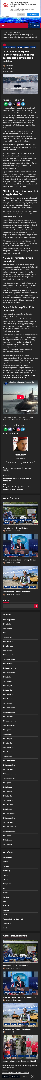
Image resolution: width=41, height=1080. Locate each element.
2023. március (8, 800)
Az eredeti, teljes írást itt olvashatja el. (16, 420)
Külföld (20, 47)
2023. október (8, 769)
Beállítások (25, 1076)
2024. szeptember (9, 721)
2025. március (8, 694)
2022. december (9, 813)
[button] (3, 25)
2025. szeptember (9, 668)
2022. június (7, 840)
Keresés (6, 601)
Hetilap (5, 875)
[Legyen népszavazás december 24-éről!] (20, 1047)
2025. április (7, 690)
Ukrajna (5, 470)
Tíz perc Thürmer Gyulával (13, 919)
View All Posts (28, 462)
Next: (18, 486)
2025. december (9, 655)
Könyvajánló (7, 884)
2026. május (7, 633)
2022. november (9, 818)
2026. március (8, 642)
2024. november (9, 712)
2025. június (7, 681)
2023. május (7, 791)
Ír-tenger (10, 468)
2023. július (7, 783)
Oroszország (11, 319)
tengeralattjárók (27, 468)
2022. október (8, 822)
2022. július (7, 836)
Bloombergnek (15, 141)
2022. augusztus (9, 831)
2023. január (7, 809)
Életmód (6, 47)
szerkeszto (9, 66)
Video (36, 25)
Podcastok (7, 906)
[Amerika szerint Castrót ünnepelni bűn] (20, 545)
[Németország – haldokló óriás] (20, 513)
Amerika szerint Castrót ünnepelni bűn (19, 560)
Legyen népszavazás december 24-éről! (19, 1061)
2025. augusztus (9, 672)
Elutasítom (15, 1076)
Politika (26, 47)
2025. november (9, 659)
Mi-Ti (6, 523)
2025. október (8, 664)
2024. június (7, 734)
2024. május (7, 739)
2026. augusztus (9, 620)
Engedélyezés (33, 14)
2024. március (8, 747)
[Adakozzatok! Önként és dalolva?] (20, 577)
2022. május (7, 844)
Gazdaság (15, 520)
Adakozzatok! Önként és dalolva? (17, 591)
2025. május (7, 686)
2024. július (7, 730)
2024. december (9, 708)
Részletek (5, 1070)
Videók (33, 47)
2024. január (7, 756)
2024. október (8, 717)
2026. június (7, 628)
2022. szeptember (9, 827)
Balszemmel (7, 857)
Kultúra (6, 897)
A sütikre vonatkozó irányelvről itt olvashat (15, 1072)
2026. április (7, 637)
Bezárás (21, 14)
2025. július (7, 677)
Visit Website (12, 462)
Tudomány (7, 923)
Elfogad (6, 1076)
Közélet (13, 47)
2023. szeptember (9, 774)
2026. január (7, 650)
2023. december (9, 761)
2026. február (8, 646)
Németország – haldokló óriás (15, 528)
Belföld (7, 586)
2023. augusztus (9, 778)
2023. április (7, 796)
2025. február (8, 699)
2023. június (7, 787)
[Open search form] (25, 25)
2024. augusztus (9, 725)
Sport (5, 915)
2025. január (7, 703)
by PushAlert (6, 16)
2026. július (7, 624)
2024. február (8, 752)
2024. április (7, 743)
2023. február (8, 805)
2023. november (9, 765)
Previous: (17, 478)
